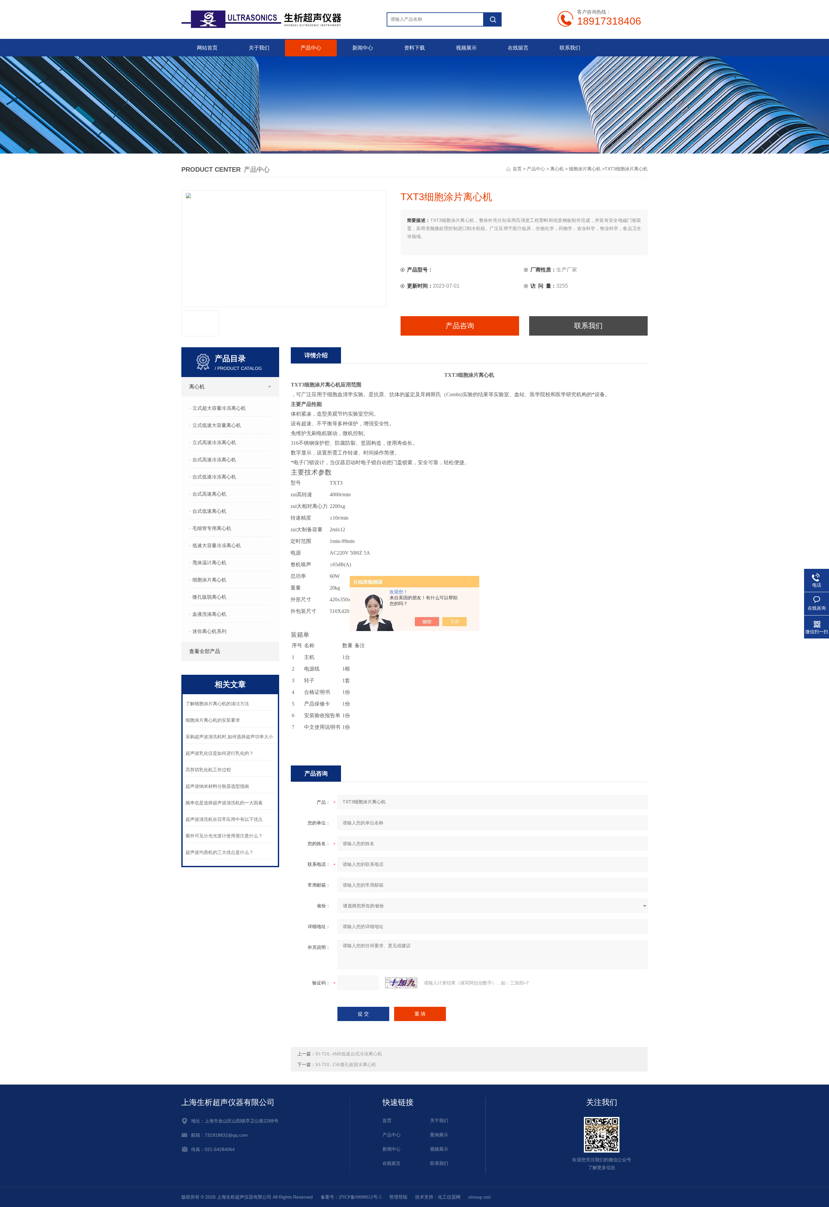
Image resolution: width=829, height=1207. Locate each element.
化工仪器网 (449, 1197)
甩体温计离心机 (209, 562)
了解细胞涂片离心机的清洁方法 (217, 703)
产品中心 (311, 48)
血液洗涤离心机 (209, 614)
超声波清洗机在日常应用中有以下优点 (224, 819)
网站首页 (207, 48)
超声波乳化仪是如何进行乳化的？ (220, 753)
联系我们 (570, 48)
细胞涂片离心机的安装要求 (213, 720)
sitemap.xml (479, 1197)
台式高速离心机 (209, 494)
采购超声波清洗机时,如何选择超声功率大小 (229, 736)
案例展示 (439, 1134)
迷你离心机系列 (209, 631)
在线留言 (518, 48)
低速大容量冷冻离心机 (216, 545)
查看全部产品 (204, 651)
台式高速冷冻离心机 (214, 459)
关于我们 (259, 48)
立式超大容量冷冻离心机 (219, 408)
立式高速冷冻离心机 (214, 442)
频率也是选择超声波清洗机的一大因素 (224, 802)
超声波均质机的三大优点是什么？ (220, 852)
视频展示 (466, 48)
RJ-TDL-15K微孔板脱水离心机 (345, 1064)
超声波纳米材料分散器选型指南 (217, 786)
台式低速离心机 (209, 511)
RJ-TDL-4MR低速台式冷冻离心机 (348, 1054)
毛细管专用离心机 (211, 528)
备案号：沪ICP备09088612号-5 (351, 1197)
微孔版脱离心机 (209, 597)
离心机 (557, 169)
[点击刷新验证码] (401, 982)
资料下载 (414, 48)
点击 (269, 387)
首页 (517, 169)
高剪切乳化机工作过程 (208, 769)
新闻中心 (362, 48)
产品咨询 (460, 326)
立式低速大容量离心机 (216, 425)
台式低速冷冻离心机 (214, 476)
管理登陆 (398, 1197)
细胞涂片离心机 (585, 169)
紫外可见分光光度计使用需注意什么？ (224, 835)
